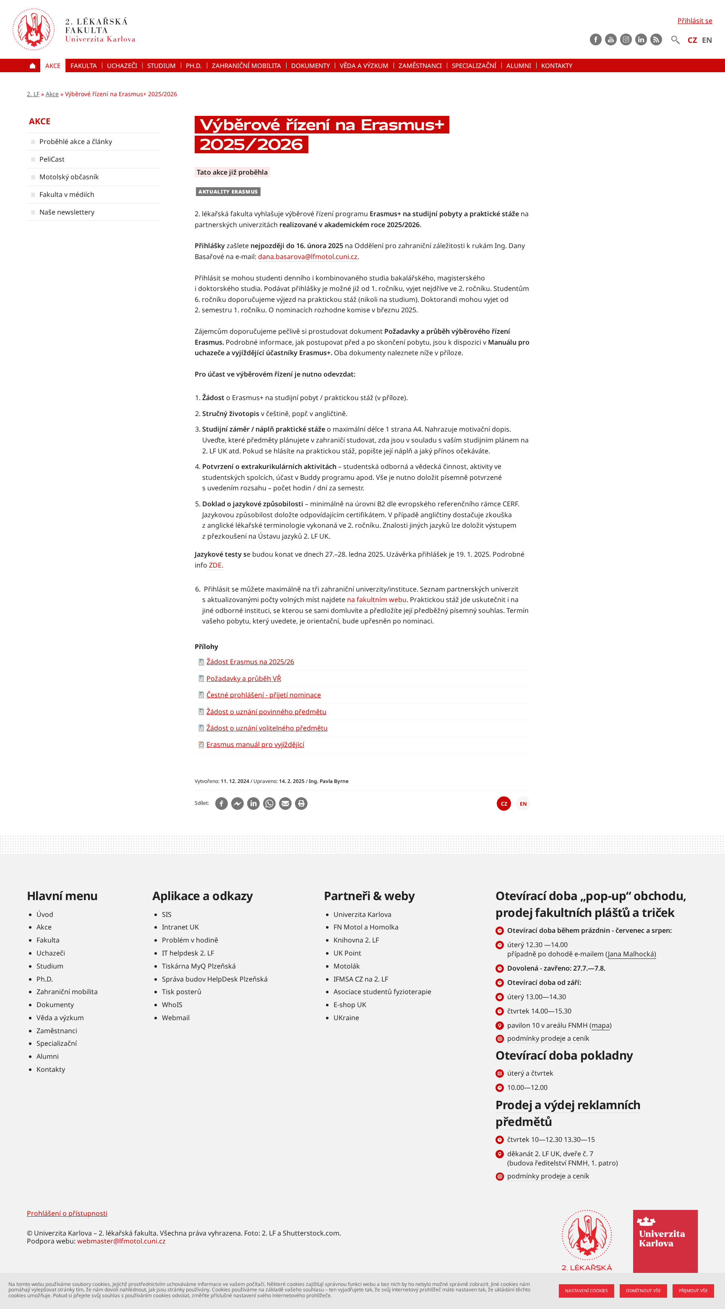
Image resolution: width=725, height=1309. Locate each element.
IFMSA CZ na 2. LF (361, 979)
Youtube (611, 39)
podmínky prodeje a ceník (548, 1038)
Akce (52, 94)
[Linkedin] (253, 803)
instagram (626, 39)
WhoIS (172, 1004)
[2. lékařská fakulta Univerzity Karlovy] (34, 29)
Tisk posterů (181, 991)
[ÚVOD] (33, 65)
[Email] (285, 803)
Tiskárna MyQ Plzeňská (199, 966)
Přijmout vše (693, 1290)
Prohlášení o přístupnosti (67, 1213)
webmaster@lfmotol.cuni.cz (121, 1241)
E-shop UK (350, 1004)
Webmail (176, 1017)
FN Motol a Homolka (366, 927)
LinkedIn (641, 39)
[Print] (301, 803)
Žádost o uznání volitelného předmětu (267, 728)
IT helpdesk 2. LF (188, 953)
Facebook (596, 39)
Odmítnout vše (643, 1290)
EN (707, 40)
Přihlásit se (695, 20)
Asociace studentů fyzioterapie (382, 991)
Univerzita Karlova (362, 914)
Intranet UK (180, 927)
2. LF (33, 94)
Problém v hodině (190, 940)
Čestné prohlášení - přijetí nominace (263, 694)
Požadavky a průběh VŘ (243, 678)
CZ (692, 40)
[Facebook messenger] (237, 803)
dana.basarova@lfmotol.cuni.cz (307, 256)
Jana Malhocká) (632, 953)
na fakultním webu (377, 599)
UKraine (346, 1017)
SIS (167, 914)
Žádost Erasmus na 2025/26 (250, 661)
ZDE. (216, 565)
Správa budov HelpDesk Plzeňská (215, 979)
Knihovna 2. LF (356, 940)
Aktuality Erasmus (228, 191)
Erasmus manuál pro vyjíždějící (255, 744)
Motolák (347, 966)
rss (656, 39)
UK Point (347, 953)
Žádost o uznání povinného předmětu (266, 711)
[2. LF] (147, 29)
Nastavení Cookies (586, 1290)
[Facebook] (221, 803)
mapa (601, 1025)
